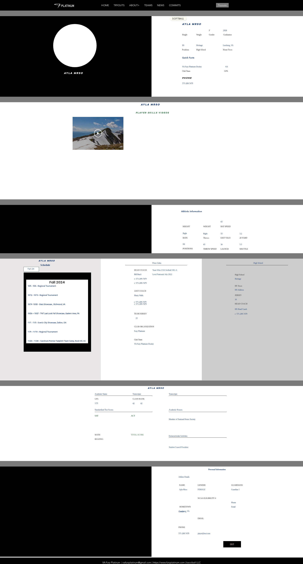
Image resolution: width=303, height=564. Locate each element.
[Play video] (98, 133)
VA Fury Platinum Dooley (192, 67)
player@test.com (204, 533)
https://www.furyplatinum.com (169, 562)
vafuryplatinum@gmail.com (137, 562)
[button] (134, 5)
